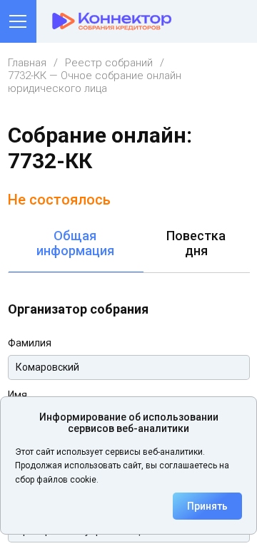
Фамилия (29, 343)
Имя (17, 395)
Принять (207, 506)
